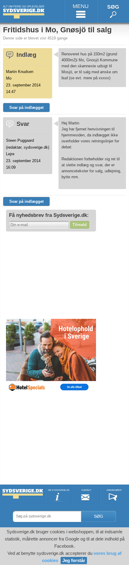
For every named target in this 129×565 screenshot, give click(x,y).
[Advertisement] (51, 274)
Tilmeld (80, 225)
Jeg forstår (73, 560)
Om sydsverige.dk (59, 490)
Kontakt (86, 490)
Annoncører (114, 490)
